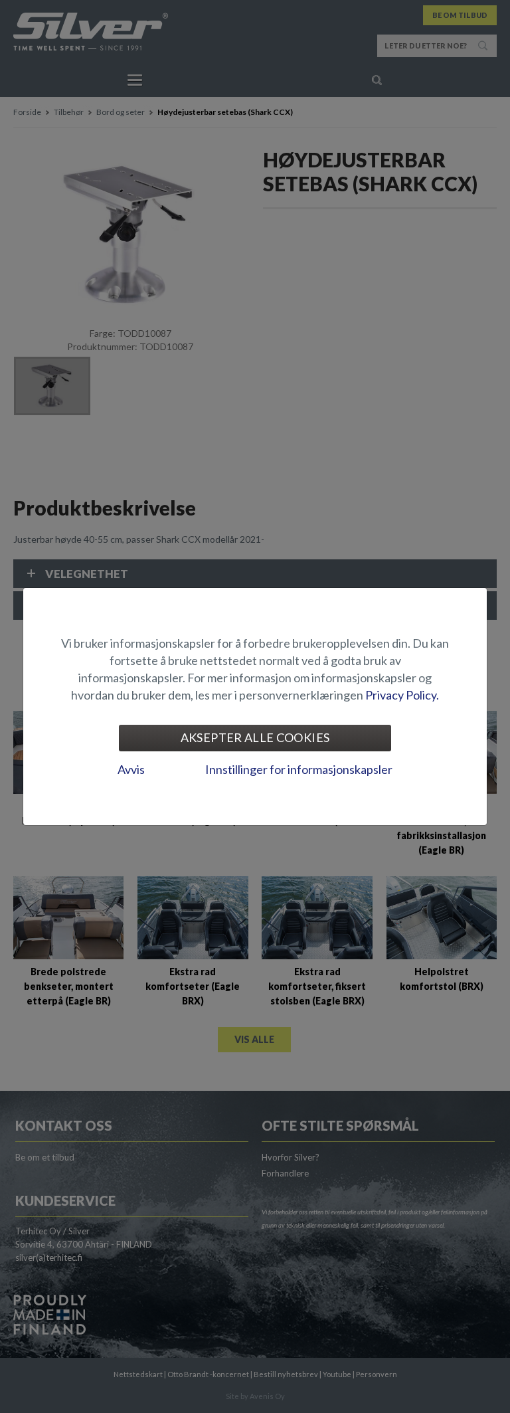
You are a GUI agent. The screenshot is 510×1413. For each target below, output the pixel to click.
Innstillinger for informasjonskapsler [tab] (298, 769)
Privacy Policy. (402, 695)
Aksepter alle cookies (255, 737)
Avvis (131, 769)
